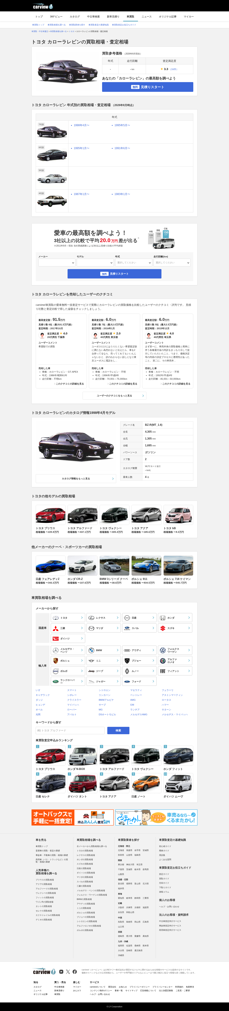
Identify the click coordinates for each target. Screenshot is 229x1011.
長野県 (129, 883)
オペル (39, 709)
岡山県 (137, 922)
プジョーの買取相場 (86, 917)
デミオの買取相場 (44, 920)
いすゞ (39, 690)
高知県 (146, 936)
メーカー (43, 256)
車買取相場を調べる (57, 25)
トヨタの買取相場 (85, 850)
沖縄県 (121, 955)
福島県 (137, 855)
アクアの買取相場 (44, 884)
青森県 (129, 850)
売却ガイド (164, 883)
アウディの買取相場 (86, 904)
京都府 (137, 907)
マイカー (189, 16)
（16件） (174, 69)
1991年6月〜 (122, 148)
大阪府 (121, 907)
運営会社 (112, 987)
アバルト (72, 714)
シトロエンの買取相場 (87, 921)
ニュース (147, 16)
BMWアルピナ (106, 700)
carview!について (97, 987)
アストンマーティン (172, 695)
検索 (118, 730)
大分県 (121, 950)
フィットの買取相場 (45, 897)
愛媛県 (137, 936)
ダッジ (39, 700)
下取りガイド (165, 887)
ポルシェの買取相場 (86, 912)
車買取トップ (38, 25)
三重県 (146, 898)
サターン (166, 709)
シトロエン (104, 690)
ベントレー (136, 695)
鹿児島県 (138, 950)
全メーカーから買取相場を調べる (92, 846)
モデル (80, 256)
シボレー (72, 695)
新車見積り (113, 16)
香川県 (129, 936)
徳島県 (121, 936)
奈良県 (121, 912)
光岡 (38, 714)
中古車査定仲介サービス (170, 921)
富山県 (137, 883)
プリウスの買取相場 (45, 880)
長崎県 (137, 945)
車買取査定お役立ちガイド (124, 25)
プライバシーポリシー (140, 987)
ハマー (165, 704)
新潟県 (121, 883)
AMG (133, 700)
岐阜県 (129, 898)
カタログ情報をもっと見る (76, 478)
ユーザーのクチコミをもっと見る (114, 395)
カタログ (75, 16)
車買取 (130, 16)
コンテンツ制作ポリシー (101, 990)
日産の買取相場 (84, 868)
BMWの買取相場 (84, 899)
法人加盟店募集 (166, 990)
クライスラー (74, 700)
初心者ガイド (165, 846)
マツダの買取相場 (85, 877)
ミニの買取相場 (84, 908)
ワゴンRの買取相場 (44, 902)
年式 (117, 256)
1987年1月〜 (81, 194)
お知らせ (123, 987)
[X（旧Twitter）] (68, 971)
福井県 (121, 888)
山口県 (121, 927)
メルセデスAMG (138, 714)
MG (101, 709)
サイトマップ (131, 990)
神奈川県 (130, 864)
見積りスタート (148, 87)
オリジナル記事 (168, 16)
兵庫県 (129, 907)
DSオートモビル (107, 714)
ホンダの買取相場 (85, 859)
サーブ (102, 704)
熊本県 (146, 945)
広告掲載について (148, 990)
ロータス (166, 700)
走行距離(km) (161, 256)
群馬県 (146, 869)
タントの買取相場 (44, 906)
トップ (39, 16)
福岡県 (121, 945)
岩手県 (137, 850)
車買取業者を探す (77, 25)
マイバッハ (73, 704)
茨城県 (129, 869)
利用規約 (179, 987)
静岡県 (137, 898)
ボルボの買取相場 (85, 930)
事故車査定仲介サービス (170, 926)
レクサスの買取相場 (86, 855)
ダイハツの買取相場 (86, 873)
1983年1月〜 (122, 194)
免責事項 (190, 987)
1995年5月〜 (122, 125)
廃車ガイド (164, 850)
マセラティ (136, 690)
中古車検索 (93, 16)
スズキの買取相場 (85, 864)
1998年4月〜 (81, 125)
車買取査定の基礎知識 (99, 25)
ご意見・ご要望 (183, 990)
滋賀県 (146, 907)
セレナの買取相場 (44, 911)
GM (132, 704)
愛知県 (121, 898)
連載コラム (164, 892)
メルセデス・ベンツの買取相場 (91, 890)
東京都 (121, 864)
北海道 (121, 850)
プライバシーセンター (162, 987)
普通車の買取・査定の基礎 (48, 850)
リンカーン (104, 695)
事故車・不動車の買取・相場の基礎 (52, 855)
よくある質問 (165, 859)
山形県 (129, 855)
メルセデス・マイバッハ (175, 714)
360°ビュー (56, 16)
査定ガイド (164, 874)
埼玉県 (139, 864)
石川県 (146, 883)
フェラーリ (168, 690)
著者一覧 (119, 990)
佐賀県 (129, 945)
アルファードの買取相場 (47, 889)
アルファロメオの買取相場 (89, 926)
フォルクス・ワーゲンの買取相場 (92, 895)
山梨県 (121, 874)
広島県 (146, 922)
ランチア (135, 709)
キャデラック (43, 695)
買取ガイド (164, 878)
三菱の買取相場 (84, 886)
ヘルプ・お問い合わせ (169, 906)
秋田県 (121, 855)
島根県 (129, 922)
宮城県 (146, 850)
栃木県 (137, 869)
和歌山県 (130, 912)
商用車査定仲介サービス (170, 930)
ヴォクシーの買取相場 (46, 893)
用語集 (162, 855)
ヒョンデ (40, 704)
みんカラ (77, 990)
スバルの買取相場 (85, 881)
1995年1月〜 (81, 148)
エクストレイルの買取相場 (48, 915)
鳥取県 (121, 922)
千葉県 (121, 869)
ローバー (72, 709)
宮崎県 (129, 950)
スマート (72, 690)
